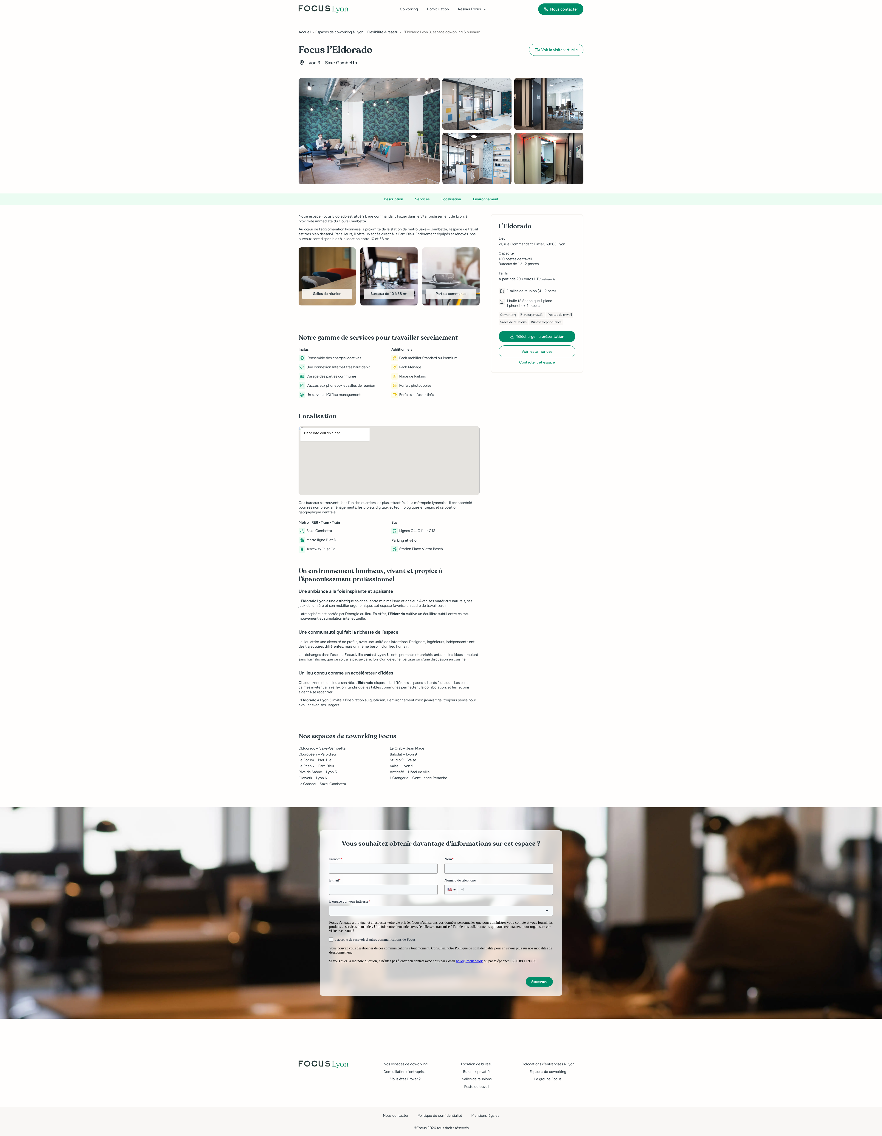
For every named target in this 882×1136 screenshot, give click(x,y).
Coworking (409, 9)
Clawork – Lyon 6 (313, 778)
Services (422, 199)
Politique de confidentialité (440, 1115)
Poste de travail (476, 1086)
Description (393, 199)
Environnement (485, 199)
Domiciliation (438, 9)
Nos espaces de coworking (405, 1064)
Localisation (451, 199)
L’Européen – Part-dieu (317, 754)
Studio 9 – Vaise (403, 760)
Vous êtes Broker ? (405, 1079)
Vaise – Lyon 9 (401, 766)
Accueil (305, 32)
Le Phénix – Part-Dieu (316, 766)
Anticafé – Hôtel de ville (410, 772)
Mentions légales (485, 1115)
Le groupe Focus (547, 1079)
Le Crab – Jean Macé (407, 748)
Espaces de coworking (548, 1071)
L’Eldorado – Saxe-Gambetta (322, 748)
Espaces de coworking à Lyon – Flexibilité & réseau (356, 32)
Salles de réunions (477, 1079)
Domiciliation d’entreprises (405, 1071)
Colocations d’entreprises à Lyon (547, 1064)
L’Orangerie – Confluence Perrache (418, 778)
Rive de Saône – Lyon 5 (318, 772)
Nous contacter (395, 1115)
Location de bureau (476, 1064)
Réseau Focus (469, 9)
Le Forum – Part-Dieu (316, 760)
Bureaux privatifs (476, 1071)
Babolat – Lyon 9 (403, 754)
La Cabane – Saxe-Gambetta (322, 784)
